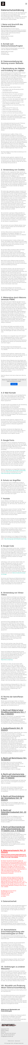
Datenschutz (11, 1041)
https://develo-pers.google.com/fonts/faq (16, 470)
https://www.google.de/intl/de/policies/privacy (15, 539)
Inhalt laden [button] (14, 384)
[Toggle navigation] (26, 4)
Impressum (17, 1041)
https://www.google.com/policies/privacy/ (11, 473)
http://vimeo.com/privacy (7, 659)
